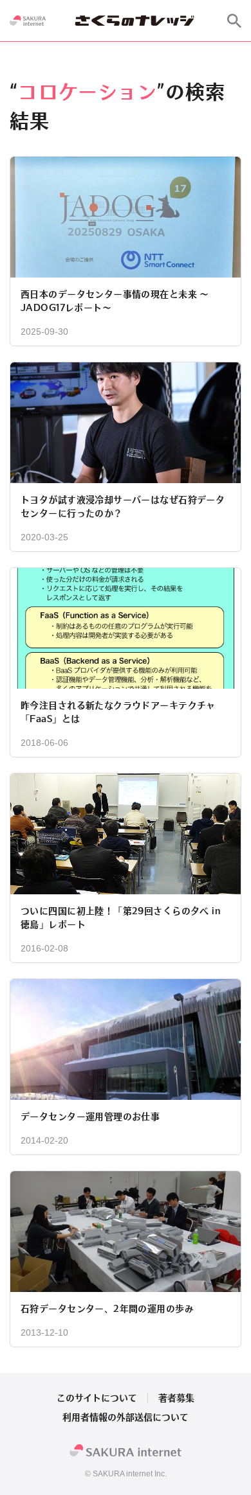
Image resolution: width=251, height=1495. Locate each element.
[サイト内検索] (234, 20)
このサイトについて (97, 1397)
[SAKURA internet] (28, 20)
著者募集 (176, 1397)
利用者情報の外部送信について (125, 1417)
